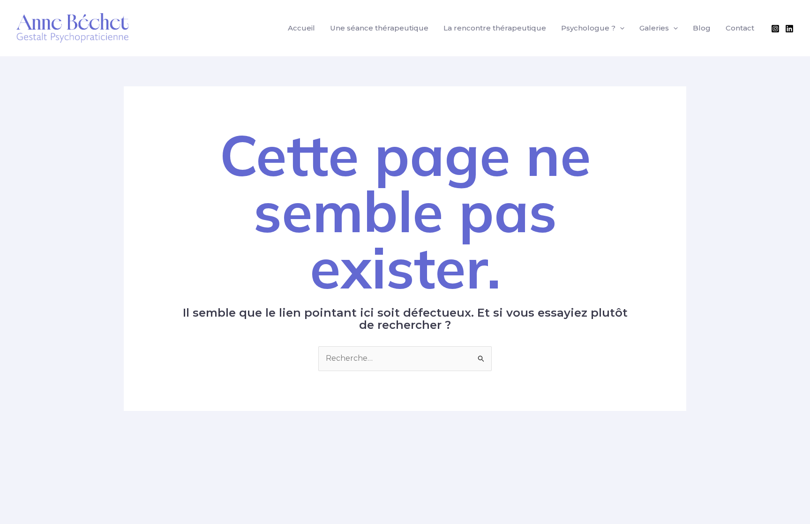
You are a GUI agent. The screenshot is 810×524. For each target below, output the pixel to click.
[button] (619, 28)
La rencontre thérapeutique (494, 27)
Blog (702, 27)
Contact (740, 27)
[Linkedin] (789, 28)
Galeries (654, 27)
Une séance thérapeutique (379, 27)
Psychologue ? (588, 27)
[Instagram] (775, 28)
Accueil (301, 27)
